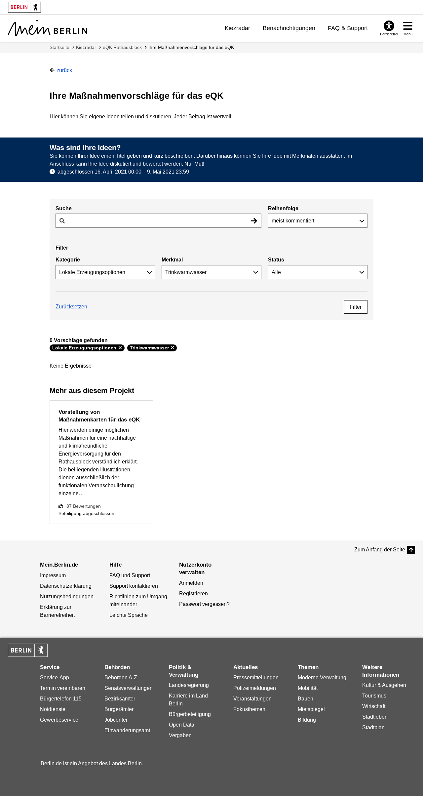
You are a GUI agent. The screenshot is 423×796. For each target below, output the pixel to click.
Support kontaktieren (133, 586)
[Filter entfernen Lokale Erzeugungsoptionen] (120, 347)
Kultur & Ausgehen (384, 685)
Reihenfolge (283, 208)
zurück (64, 70)
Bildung (307, 720)
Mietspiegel (311, 709)
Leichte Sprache (128, 615)
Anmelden (191, 583)
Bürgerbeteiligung (190, 714)
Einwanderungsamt (127, 730)
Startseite (59, 47)
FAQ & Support (348, 28)
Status (276, 259)
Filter (356, 307)
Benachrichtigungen (289, 28)
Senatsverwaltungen (128, 688)
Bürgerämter (119, 709)
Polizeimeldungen (254, 688)
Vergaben (180, 735)
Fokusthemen (249, 709)
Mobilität (308, 688)
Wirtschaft (373, 706)
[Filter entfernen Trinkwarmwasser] (172, 347)
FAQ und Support (129, 575)
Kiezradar (237, 28)
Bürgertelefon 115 (61, 698)
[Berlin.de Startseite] (28, 650)
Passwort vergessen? (204, 604)
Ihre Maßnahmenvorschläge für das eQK (191, 47)
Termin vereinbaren (62, 688)
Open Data (181, 725)
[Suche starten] (254, 221)
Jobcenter (116, 720)
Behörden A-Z (120, 677)
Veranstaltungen (252, 698)
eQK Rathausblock (122, 47)
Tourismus (374, 695)
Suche (64, 208)
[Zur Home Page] (47, 28)
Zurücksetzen (71, 306)
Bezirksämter (119, 698)
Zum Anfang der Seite (379, 549)
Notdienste (52, 709)
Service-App (54, 677)
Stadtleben (375, 717)
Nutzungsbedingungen (67, 596)
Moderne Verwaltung (322, 677)
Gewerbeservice (59, 720)
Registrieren (193, 593)
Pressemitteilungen (256, 677)
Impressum (53, 575)
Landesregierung (189, 685)
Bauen (305, 698)
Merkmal (172, 259)
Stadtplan (373, 727)
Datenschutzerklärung (66, 586)
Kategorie (68, 259)
